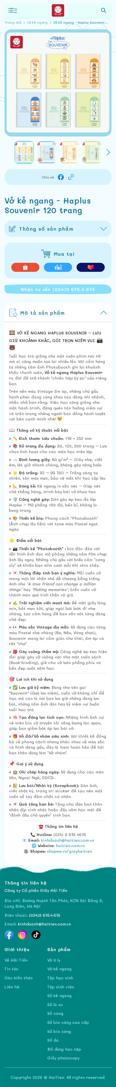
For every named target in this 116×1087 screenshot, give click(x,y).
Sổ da (53, 1040)
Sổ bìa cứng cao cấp (68, 1022)
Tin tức (12, 968)
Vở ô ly (53, 960)
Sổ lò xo (55, 1004)
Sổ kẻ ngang (59, 995)
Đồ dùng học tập (64, 1049)
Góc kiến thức (19, 977)
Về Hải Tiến (16, 960)
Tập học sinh (60, 977)
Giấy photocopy (63, 1057)
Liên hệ (12, 986)
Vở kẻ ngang (59, 968)
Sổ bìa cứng (59, 1031)
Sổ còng (55, 1013)
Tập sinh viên (60, 986)
